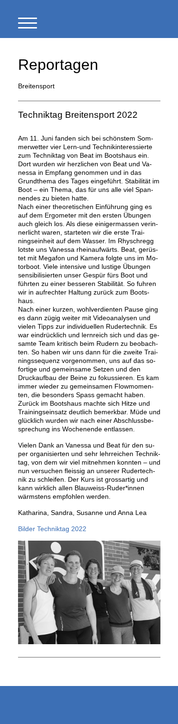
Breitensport (36, 86)
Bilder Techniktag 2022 (52, 529)
